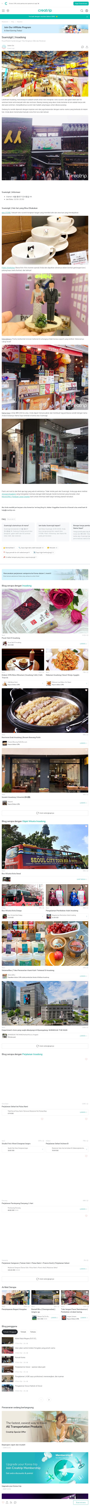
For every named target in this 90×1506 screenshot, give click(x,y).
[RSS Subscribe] (11, 1502)
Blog (12, 22)
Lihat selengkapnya (46, 813)
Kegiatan (19, 22)
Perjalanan (5, 22)
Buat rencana (81, 1502)
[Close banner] (2, 3)
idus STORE (6, 212)
